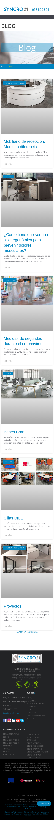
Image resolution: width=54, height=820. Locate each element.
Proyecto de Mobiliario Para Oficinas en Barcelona (36, 815)
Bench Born (14, 432)
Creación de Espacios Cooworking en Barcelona (35, 807)
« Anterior (21, 631)
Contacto (34, 801)
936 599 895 (40, 10)
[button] (27, 17)
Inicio (3, 66)
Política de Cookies (30, 799)
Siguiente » (33, 631)
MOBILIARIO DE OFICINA (14, 729)
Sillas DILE (13, 518)
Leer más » (8, 164)
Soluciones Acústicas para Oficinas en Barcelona (22, 812)
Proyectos (12, 606)
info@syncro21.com (11, 713)
